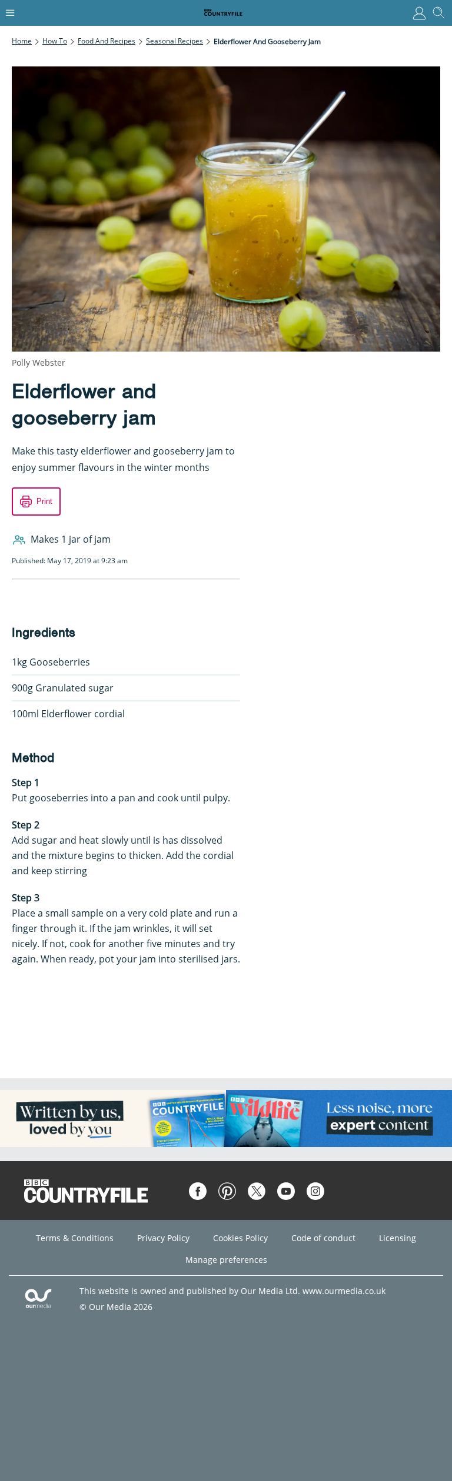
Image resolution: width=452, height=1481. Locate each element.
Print (44, 501)
